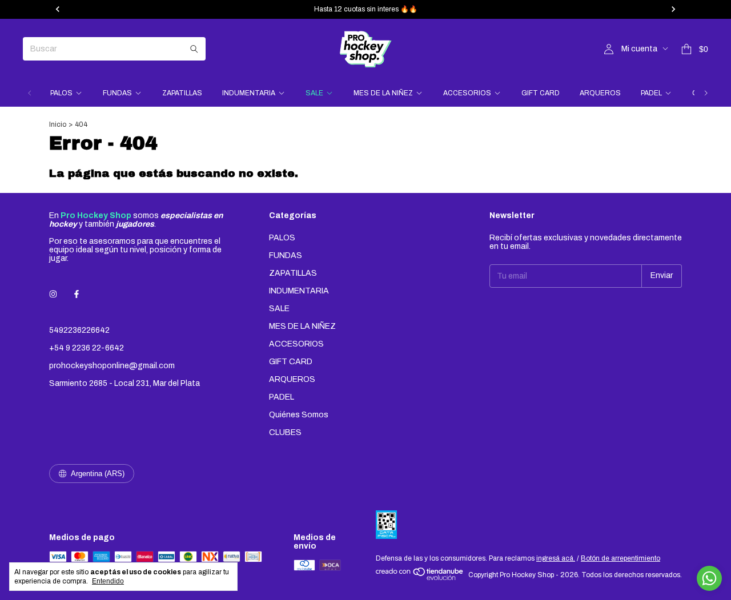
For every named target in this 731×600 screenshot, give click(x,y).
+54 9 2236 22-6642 (86, 348)
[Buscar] (194, 49)
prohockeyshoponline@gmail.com (112, 365)
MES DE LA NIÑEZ (383, 93)
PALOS (61, 93)
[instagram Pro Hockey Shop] (53, 294)
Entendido (108, 581)
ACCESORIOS (467, 93)
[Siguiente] (705, 93)
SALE (314, 93)
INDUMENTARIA (248, 93)
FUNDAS (117, 93)
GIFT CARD (540, 93)
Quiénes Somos (298, 414)
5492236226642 (79, 330)
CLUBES (285, 432)
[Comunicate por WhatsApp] (709, 578)
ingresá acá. (555, 558)
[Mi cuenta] (608, 49)
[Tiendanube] (420, 578)
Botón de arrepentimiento (620, 558)
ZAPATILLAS (182, 93)
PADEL (651, 93)
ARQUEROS (600, 93)
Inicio (57, 124)
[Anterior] (29, 93)
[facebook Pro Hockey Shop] (77, 294)
